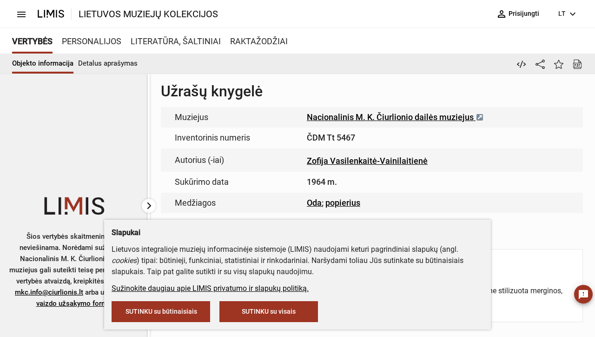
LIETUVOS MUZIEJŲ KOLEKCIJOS (148, 14)
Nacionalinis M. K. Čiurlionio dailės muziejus (391, 117)
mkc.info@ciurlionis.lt (49, 292)
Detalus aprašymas (108, 63)
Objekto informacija (42, 63)
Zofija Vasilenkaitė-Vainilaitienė (367, 161)
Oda (314, 203)
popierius (342, 203)
